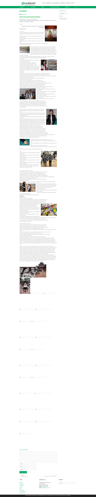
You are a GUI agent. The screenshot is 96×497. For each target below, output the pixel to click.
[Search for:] (67, 483)
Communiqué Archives (54, 7)
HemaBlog (33, 7)
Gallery (42, 7)
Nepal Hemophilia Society (46, 20)
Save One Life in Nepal (24, 21)
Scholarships (22, 490)
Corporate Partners (23, 491)
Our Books (21, 7)
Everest (40, 20)
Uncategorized (31, 21)
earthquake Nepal (36, 20)
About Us (21, 482)
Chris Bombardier (29, 20)
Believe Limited (23, 20)
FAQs (21, 488)
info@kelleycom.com (46, 487)
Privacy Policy (22, 493)
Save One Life (53, 20)
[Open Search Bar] (76, 7)
